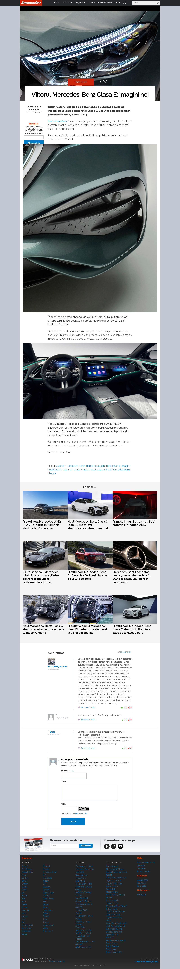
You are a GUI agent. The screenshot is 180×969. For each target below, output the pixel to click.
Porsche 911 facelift (83, 930)
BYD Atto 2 (80, 881)
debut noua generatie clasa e (103, 465)
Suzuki (46, 916)
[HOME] (31, 3)
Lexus (24, 934)
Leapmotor (26, 931)
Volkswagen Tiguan (84, 866)
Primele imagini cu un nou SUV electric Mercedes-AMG (133, 523)
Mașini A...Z (48, 931)
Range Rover (48, 893)
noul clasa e (98, 469)
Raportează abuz (87, 707)
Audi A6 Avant (81, 898)
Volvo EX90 (80, 927)
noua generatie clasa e (76, 469)
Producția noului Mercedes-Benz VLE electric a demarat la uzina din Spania (87, 629)
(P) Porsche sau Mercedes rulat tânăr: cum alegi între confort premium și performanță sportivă (40, 577)
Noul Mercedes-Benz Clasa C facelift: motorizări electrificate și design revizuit (88, 525)
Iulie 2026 (141, 883)
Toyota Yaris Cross (114, 883)
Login (124, 3)
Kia (23, 922)
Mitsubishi (47, 878)
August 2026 (142, 880)
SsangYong (47, 910)
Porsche (46, 890)
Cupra (24, 887)
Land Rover (27, 928)
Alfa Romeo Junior (83, 947)
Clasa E (60, 465)
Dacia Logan (111, 949)
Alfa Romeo (27, 869)
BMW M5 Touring (83, 892)
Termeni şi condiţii (56, 961)
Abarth (25, 866)
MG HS (78, 913)
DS (23, 893)
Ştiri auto (141, 865)
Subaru (46, 913)
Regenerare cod (80, 813)
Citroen (25, 884)
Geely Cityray (81, 875)
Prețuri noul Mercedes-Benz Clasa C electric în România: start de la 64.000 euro (131, 629)
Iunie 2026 (141, 886)
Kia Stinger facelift (114, 929)
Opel (45, 884)
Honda (24, 907)
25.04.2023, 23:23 (55, 734)
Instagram (113, 846)
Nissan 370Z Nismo (115, 869)
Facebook (107, 846)
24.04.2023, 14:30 (55, 669)
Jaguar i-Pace (112, 903)
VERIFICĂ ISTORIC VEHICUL (109, 3)
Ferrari (24, 895)
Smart (45, 907)
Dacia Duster (111, 943)
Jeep (24, 919)
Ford (24, 901)
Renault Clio (80, 878)
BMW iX (110, 937)
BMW (24, 881)
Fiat (23, 898)
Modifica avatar (53, 762)
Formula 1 (141, 895)
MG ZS (78, 919)
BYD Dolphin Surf (83, 933)
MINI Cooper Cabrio (83, 904)
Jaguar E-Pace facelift (115, 911)
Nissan (46, 881)
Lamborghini (27, 925)
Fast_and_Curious (57, 666)
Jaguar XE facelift (113, 914)
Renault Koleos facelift (115, 940)
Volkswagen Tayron (84, 916)
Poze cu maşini (143, 871)
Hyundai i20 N (112, 900)
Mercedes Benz (75, 465)
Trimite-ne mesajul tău (146, 961)
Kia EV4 (78, 895)
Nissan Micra (112, 892)
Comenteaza (125, 652)
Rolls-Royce (48, 898)
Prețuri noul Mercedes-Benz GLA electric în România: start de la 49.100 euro (88, 575)
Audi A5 (78, 907)
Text (63, 782)
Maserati (46, 866)
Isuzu (24, 913)
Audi (24, 875)
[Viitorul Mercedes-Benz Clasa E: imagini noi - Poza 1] (90, 56)
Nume (64, 771)
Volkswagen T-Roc (83, 884)
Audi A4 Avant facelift (115, 926)
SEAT (45, 901)
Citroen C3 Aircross (83, 901)
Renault (46, 895)
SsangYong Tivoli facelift (116, 923)
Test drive (141, 868)
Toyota (46, 922)
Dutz (52, 732)
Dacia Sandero (112, 946)
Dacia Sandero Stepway (116, 877)
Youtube (120, 846)
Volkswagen (48, 925)
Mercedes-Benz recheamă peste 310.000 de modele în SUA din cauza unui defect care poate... (131, 577)
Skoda (45, 904)
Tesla (45, 919)
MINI (45, 875)
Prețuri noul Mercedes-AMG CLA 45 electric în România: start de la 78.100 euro (41, 525)
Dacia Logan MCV (114, 952)
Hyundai (25, 910)
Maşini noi (27, 858)
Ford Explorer (112, 866)
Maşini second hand (145, 862)
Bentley (25, 878)
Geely (24, 904)
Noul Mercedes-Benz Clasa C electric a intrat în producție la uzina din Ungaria (43, 629)
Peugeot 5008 (81, 910)
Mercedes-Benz (57, 121)
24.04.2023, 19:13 (62, 718)
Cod (63, 804)
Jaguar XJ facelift (113, 880)
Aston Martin (27, 872)
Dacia (24, 890)
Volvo (45, 928)
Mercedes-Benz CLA (84, 869)
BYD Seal (79, 872)
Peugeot (46, 887)
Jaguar (25, 916)
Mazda (46, 869)
